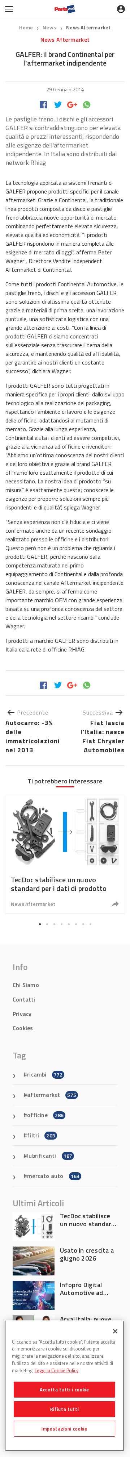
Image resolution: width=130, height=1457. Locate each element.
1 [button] (39, 924)
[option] (65, 854)
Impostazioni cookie (64, 1428)
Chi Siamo (26, 985)
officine (45, 1115)
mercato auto (53, 1175)
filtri (41, 1135)
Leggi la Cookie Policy (56, 1370)
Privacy (22, 1014)
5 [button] (68, 924)
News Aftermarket (88, 27)
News (50, 27)
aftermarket (51, 1094)
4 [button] (61, 924)
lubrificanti (49, 1155)
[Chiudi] (115, 1331)
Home (26, 27)
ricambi (44, 1074)
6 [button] (75, 924)
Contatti (24, 999)
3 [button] (54, 924)
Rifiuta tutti (64, 1409)
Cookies (23, 1028)
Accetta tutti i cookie (64, 1389)
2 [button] (47, 924)
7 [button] (83, 924)
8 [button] (90, 924)
